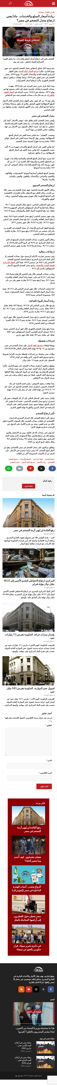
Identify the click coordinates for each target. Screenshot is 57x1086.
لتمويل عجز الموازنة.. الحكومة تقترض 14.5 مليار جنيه (31, 690)
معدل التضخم (15, 462)
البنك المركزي (38, 459)
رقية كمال (29, 24)
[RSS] (21, 989)
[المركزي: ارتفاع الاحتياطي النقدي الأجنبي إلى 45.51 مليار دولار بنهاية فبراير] (28, 563)
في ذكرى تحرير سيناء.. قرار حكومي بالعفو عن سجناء (27, 947)
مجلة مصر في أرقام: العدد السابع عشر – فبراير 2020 (23, 1060)
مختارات (41, 12)
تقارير (52, 12)
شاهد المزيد (28, 486)
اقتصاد (47, 12)
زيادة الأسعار (41, 462)
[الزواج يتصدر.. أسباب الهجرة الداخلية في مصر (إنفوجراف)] (28, 874)
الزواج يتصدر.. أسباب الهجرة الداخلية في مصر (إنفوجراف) (26, 888)
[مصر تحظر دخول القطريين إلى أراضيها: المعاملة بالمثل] (28, 904)
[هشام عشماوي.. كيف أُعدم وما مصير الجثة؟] (28, 845)
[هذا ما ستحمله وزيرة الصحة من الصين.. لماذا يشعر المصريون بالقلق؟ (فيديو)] (34, 1014)
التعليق (48, 725)
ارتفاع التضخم (50, 459)
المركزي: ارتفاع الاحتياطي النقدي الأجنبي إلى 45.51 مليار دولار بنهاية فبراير (29, 582)
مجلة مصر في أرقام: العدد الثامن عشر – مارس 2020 (23, 1045)
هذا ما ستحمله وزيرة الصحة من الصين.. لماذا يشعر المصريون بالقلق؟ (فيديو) (35, 1029)
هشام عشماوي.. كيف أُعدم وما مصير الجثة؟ (27, 858)
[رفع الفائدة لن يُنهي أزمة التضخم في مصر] (28, 513)
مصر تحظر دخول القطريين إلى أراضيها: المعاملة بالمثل (27, 918)
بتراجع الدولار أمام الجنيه (29, 71)
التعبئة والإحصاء (25, 459)
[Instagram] (36, 989)
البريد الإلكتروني (45, 773)
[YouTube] (29, 989)
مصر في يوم (19, 1076)
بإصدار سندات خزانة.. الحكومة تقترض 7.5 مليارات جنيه (30, 636)
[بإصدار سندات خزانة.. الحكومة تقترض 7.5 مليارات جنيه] (28, 617)
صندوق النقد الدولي (35, 345)
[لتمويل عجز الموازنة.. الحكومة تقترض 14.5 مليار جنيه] (28, 671)
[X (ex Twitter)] (43, 989)
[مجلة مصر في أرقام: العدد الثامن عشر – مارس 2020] (45, 1047)
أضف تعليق (38, 24)
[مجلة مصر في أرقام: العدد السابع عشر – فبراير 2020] (45, 1062)
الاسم (49, 760)
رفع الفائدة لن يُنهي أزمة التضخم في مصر (34, 530)
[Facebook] (51, 989)
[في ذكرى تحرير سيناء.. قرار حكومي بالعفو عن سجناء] (28, 933)
